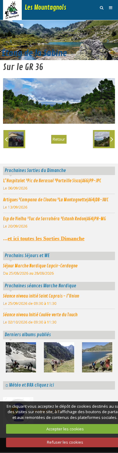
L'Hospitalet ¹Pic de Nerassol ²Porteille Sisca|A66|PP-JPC (52, 180)
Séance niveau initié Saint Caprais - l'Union (41, 296)
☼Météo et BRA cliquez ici (29, 385)
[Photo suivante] (104, 139)
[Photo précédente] (14, 139)
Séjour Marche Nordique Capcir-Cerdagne (40, 266)
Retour (59, 139)
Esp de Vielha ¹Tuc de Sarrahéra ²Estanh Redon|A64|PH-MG (54, 219)
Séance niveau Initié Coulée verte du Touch (40, 314)
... (43, 238)
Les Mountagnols (45, 7)
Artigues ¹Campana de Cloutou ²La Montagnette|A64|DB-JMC (55, 200)
